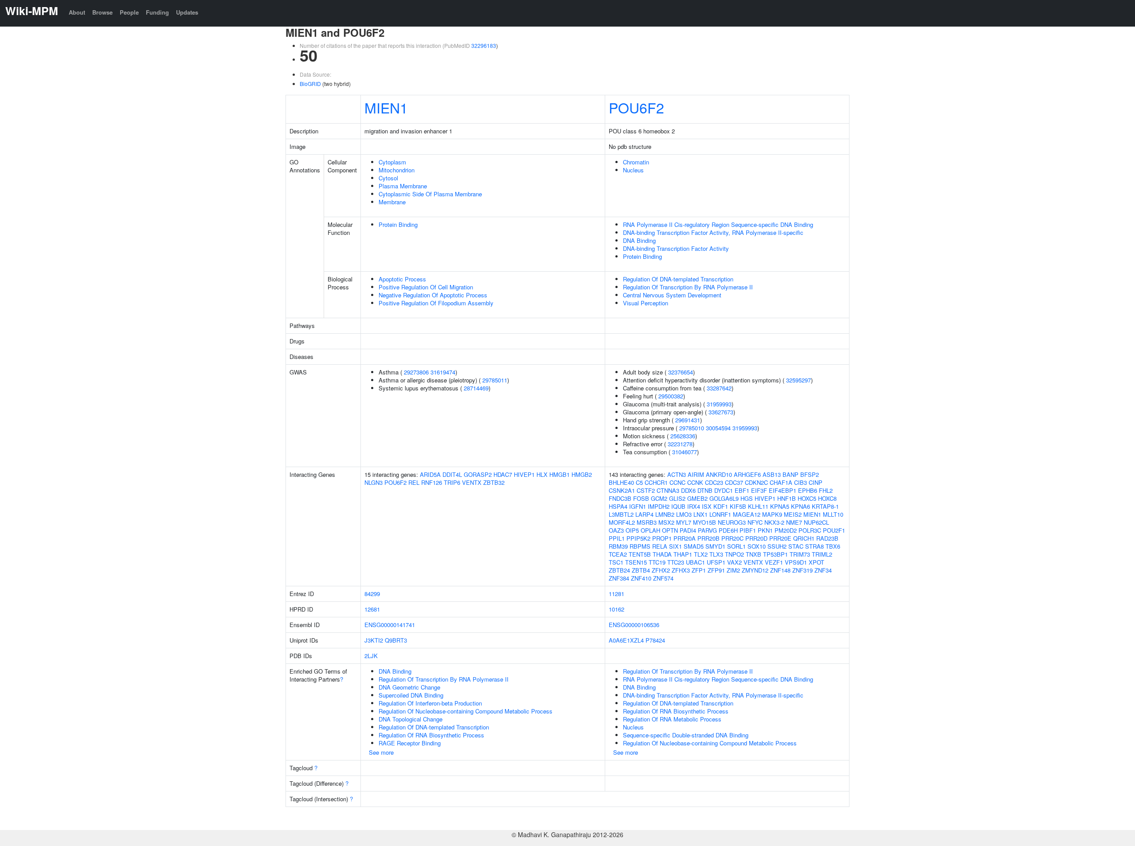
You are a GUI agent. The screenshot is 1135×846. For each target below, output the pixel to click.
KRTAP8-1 (825, 506)
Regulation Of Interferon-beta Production (430, 703)
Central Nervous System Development (672, 295)
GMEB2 (697, 498)
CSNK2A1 (622, 490)
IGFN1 (637, 506)
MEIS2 (793, 514)
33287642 (719, 388)
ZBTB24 (619, 570)
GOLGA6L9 (724, 498)
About (77, 12)
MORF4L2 (622, 522)
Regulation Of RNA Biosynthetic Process (431, 735)
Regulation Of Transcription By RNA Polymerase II (688, 287)
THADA (662, 554)
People (129, 12)
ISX (707, 506)
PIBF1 (748, 530)
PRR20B (708, 538)
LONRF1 (720, 514)
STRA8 (814, 546)
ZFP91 (716, 570)
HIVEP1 (524, 474)
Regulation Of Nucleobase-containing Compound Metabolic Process (465, 711)
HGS (746, 498)
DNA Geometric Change (409, 687)
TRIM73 (800, 554)
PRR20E (780, 538)
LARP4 (644, 514)
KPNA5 (779, 506)
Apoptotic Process (402, 279)
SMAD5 (694, 546)
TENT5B (640, 554)
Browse (102, 12)
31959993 (719, 404)
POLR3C (809, 530)
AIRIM (696, 474)
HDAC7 (502, 474)
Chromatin (636, 162)
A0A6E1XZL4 (626, 640)
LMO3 (684, 514)
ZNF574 (663, 578)
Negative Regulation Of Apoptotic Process (433, 295)
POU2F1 (834, 530)
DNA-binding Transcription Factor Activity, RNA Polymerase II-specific (713, 232)
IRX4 (693, 506)
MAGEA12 (746, 514)
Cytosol (388, 178)
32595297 (798, 380)
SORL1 (736, 546)
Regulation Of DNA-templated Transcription (678, 279)
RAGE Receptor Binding (410, 743)
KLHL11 (758, 506)
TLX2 (701, 554)
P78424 (655, 640)
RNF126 (431, 482)
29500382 (670, 396)
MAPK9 (772, 514)
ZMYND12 (755, 570)
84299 (372, 593)
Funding (157, 12)
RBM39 (618, 546)
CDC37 (734, 482)
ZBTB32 (494, 482)
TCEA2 (618, 554)
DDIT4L (452, 474)
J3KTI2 (373, 640)
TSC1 (616, 562)
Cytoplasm (392, 162)
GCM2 (659, 498)
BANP (790, 474)
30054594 (718, 428)
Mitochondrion (397, 170)
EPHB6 (807, 490)
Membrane (392, 202)
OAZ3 (616, 530)
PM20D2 (786, 530)
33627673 (720, 412)
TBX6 (833, 546)
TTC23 (675, 562)
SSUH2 (777, 546)
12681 (372, 609)
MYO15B (704, 522)
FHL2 (826, 490)
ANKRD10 (719, 474)
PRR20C (732, 538)
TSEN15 (636, 562)
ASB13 (772, 474)
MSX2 (666, 522)
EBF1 (742, 490)
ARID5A (430, 474)
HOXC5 (807, 498)
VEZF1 (774, 562)
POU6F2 (636, 107)
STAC (795, 546)
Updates (187, 12)
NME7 (794, 522)
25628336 (682, 436)
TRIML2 (822, 554)
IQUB (678, 506)
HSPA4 (618, 506)
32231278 (680, 444)
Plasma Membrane (403, 186)
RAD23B (827, 538)
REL (413, 482)
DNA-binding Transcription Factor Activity (676, 248)
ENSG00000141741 (389, 624)
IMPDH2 (658, 506)
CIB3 (800, 482)
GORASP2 (478, 474)
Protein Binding (398, 224)
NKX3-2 (774, 522)
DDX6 (688, 490)
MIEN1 (386, 107)
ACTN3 (676, 474)
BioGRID (310, 83)
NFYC (755, 522)
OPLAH (650, 530)
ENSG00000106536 (634, 624)
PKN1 (765, 530)
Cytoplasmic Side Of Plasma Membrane (430, 194)
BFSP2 (809, 474)
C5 (639, 482)
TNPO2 (734, 554)
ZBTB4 (641, 570)
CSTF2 (646, 490)
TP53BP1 (775, 554)
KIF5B (738, 506)
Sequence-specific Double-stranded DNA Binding (685, 735)
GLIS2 (677, 498)
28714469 (476, 388)
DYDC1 (723, 490)
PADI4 (688, 530)
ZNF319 (802, 570)
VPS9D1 (796, 562)
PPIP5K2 (638, 538)
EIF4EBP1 (782, 490)
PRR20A (684, 538)
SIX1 (675, 546)
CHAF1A (781, 482)
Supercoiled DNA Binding (411, 695)
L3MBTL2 (621, 514)
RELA (659, 546)
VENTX (471, 482)
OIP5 (632, 530)
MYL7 (683, 522)
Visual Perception (645, 303)
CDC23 (714, 482)
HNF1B (786, 498)
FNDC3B (620, 498)
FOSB (641, 498)
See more (381, 752)
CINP (815, 482)
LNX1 (700, 514)
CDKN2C (756, 482)
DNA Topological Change (410, 719)
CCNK (695, 482)
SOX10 (757, 546)
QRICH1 (803, 538)
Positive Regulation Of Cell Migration (426, 287)
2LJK (371, 655)
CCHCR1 (656, 482)
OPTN (670, 530)
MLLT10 (833, 514)
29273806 (416, 372)
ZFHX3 (681, 570)
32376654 (680, 372)
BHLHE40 (621, 482)
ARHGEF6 (747, 474)
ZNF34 (823, 570)
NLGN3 (373, 482)
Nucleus (633, 170)
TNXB (753, 554)
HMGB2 (581, 474)
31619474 (443, 372)
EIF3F (759, 490)
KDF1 (720, 506)
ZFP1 (699, 570)
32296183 (483, 45)
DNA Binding (639, 240)
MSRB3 (647, 522)
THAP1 (682, 554)
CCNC (677, 482)
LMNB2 (664, 514)
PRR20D (756, 538)
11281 (616, 593)
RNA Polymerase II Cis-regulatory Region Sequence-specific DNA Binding (718, 224)
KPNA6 (800, 506)
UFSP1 (716, 562)
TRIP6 (452, 482)
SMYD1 (715, 546)
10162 (616, 609)
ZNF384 (619, 578)
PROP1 (662, 538)
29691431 (687, 420)
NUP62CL (816, 522)
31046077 (684, 452)
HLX (542, 474)
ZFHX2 (661, 570)
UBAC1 (695, 562)
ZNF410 (641, 578)
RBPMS (640, 546)
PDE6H (728, 530)
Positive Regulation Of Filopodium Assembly (436, 303)
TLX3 (716, 554)
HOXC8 (827, 498)
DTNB (704, 490)
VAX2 (734, 562)
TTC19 (657, 562)
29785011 (494, 380)
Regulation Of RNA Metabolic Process (672, 719)
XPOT (816, 562)
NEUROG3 (732, 522)
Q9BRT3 (396, 640)
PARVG (707, 530)
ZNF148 (780, 570)
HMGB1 (559, 474)
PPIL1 (617, 538)
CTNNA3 (668, 490)
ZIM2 (733, 570)
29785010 (691, 428)
